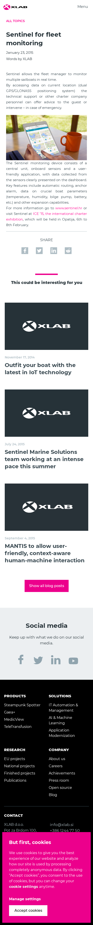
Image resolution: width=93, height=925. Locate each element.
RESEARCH (14, 750)
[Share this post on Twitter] (40, 248)
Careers (56, 766)
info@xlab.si (62, 824)
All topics (15, 21)
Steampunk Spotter (22, 705)
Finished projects (19, 773)
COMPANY (59, 750)
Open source (60, 787)
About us (57, 759)
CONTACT (13, 815)
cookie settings (23, 886)
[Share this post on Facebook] (25, 248)
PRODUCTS (15, 696)
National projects (19, 766)
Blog (53, 795)
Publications (15, 780)
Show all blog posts (46, 586)
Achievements (62, 773)
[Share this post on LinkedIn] (54, 248)
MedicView (14, 719)
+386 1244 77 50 (65, 830)
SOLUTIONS (60, 696)
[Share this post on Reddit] (68, 248)
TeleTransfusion (18, 727)
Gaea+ (9, 712)
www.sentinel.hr (68, 208)
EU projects (14, 759)
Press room (59, 780)
